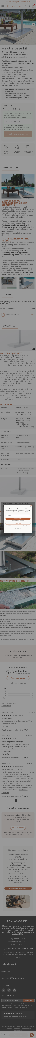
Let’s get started (18, 518)
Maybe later (18, 523)
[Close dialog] (31, 506)
